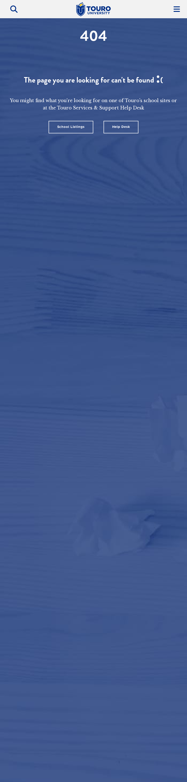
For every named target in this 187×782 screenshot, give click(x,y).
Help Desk (121, 127)
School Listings (71, 127)
